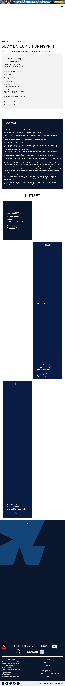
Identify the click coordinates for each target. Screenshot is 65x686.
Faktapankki (45, 671)
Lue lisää (12, 226)
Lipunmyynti (9, 103)
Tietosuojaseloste (42, 683)
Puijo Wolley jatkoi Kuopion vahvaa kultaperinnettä (44, 367)
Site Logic (60, 683)
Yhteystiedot (46, 668)
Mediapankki (46, 676)
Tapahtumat (45, 660)
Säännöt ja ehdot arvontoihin (52, 673)
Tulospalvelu (45, 665)
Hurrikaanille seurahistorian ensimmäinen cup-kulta (16, 506)
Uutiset (44, 662)
